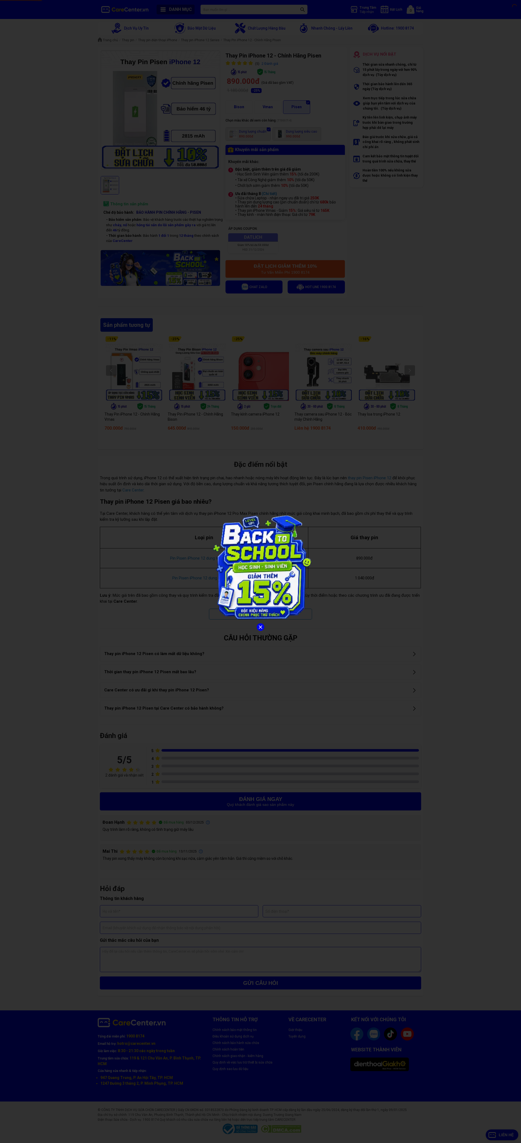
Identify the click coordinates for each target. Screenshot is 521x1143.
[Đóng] (260, 627)
